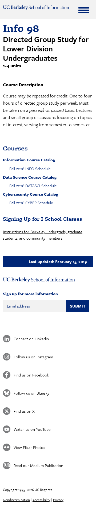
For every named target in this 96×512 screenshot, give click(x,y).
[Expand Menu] (84, 10)
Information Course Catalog (29, 160)
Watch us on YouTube (32, 429)
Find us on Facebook (31, 375)
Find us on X (24, 411)
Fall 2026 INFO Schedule (30, 168)
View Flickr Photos (29, 447)
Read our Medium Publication (38, 465)
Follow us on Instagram (33, 357)
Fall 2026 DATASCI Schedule (33, 186)
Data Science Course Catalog (30, 177)
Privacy (58, 499)
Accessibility (41, 499)
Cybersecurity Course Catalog (30, 194)
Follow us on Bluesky (31, 393)
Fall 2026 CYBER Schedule (31, 203)
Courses (15, 148)
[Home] (36, 7)
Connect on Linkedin (31, 339)
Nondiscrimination (16, 499)
